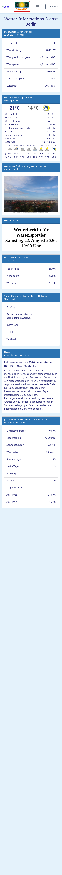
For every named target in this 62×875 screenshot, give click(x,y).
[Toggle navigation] (38, 6)
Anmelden (52, 6)
